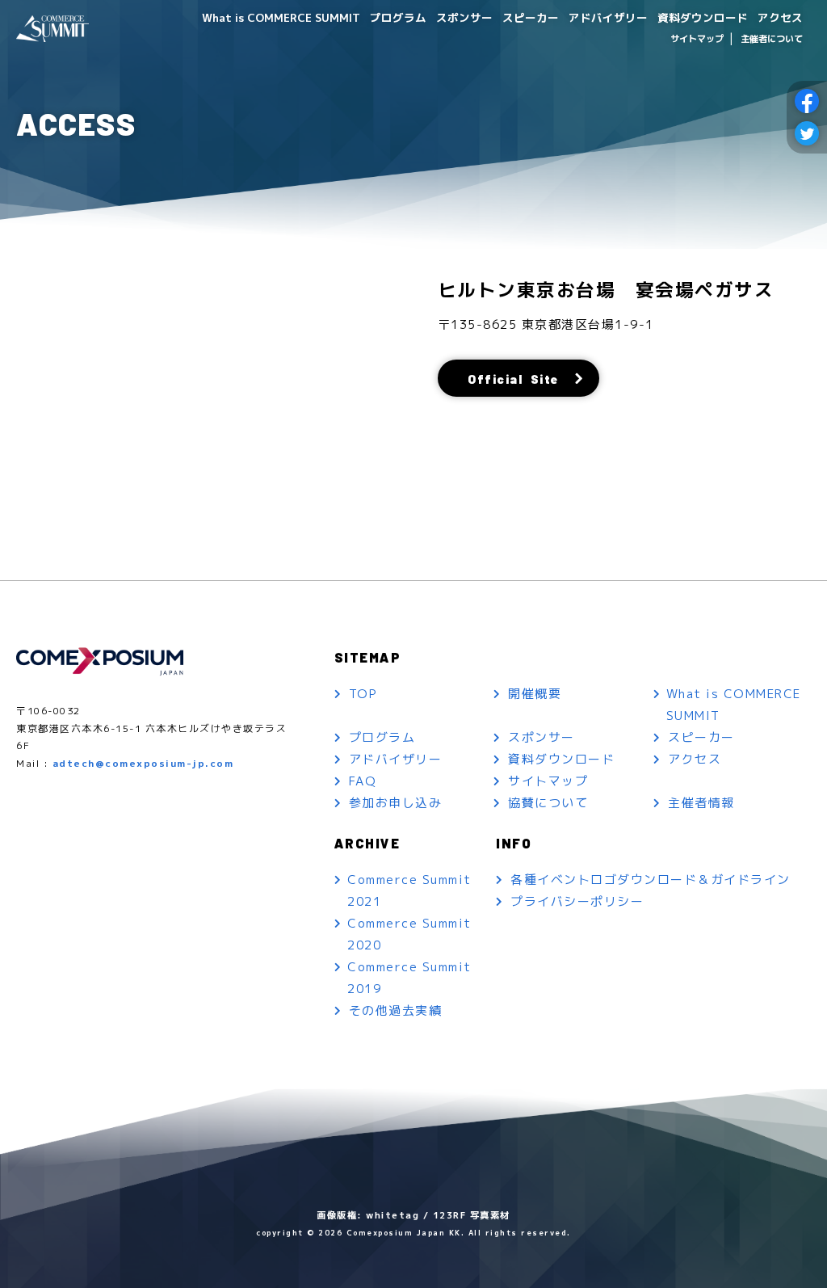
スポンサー (464, 17)
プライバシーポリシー (577, 901)
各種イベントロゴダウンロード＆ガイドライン (650, 879)
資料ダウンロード (702, 17)
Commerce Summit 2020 (409, 934)
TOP (363, 693)
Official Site (513, 379)
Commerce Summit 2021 (409, 890)
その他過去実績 (396, 1010)
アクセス (780, 17)
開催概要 (534, 693)
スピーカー (530, 17)
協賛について (548, 802)
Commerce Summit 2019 (409, 977)
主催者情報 (701, 802)
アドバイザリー (608, 17)
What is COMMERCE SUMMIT (281, 17)
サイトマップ (697, 38)
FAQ (362, 780)
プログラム (398, 17)
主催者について (772, 38)
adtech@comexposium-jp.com (143, 763)
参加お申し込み (396, 802)
